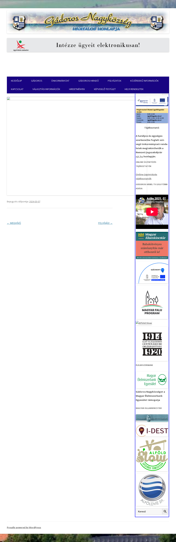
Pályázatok (114, 80)
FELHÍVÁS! (105, 223)
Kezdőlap (16, 80)
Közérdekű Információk (144, 80)
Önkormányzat (60, 80)
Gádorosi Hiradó (88, 80)
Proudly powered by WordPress (24, 527)
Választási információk (46, 89)
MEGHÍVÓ (14, 223)
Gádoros (36, 80)
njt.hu (139, 156)
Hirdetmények (77, 89)
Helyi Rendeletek (134, 89)
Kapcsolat (17, 89)
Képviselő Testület (105, 89)
